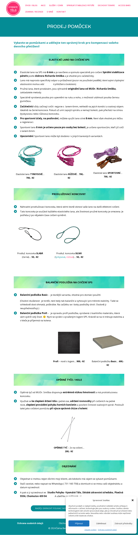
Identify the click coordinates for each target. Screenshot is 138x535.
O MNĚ (50, 12)
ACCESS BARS (124, 5)
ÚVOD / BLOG (31, 5)
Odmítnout (101, 523)
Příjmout (79, 523)
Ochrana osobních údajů (107, 530)
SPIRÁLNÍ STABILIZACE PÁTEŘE (80, 5)
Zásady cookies (90, 530)
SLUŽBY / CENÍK (56, 5)
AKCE (43, 5)
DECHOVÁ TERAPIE (106, 5)
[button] (132, 500)
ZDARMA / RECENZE (34, 12)
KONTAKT (61, 12)
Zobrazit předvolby (123, 523)
